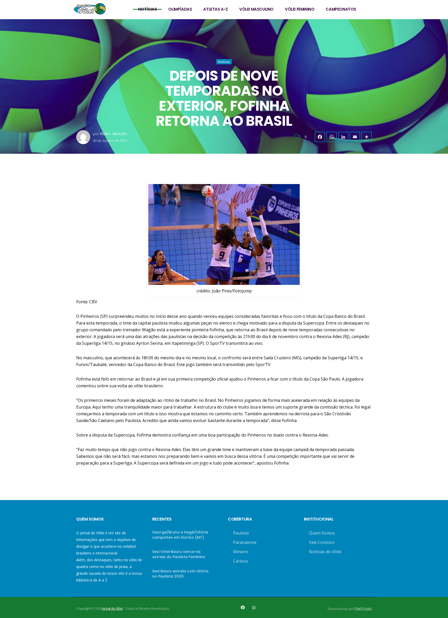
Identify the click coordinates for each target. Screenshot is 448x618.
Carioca (240, 561)
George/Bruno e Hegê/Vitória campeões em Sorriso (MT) (180, 535)
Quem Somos (322, 533)
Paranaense (244, 542)
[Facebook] (320, 137)
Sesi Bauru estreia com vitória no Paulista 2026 (180, 573)
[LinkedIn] (343, 137)
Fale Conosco (322, 542)
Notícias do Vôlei (325, 551)
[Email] (355, 137)
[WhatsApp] (331, 137)
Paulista (241, 533)
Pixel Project (363, 608)
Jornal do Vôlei (112, 608)
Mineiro (240, 551)
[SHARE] (366, 137)
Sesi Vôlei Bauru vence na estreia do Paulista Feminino (178, 554)
